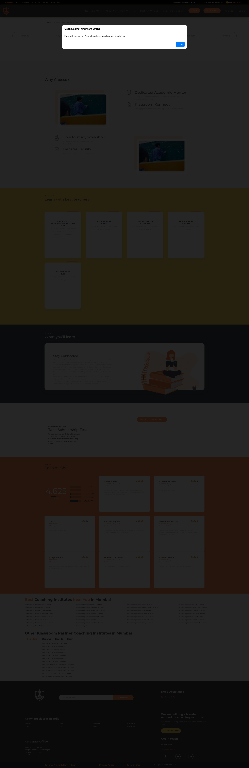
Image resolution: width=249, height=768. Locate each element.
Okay (180, 44)
